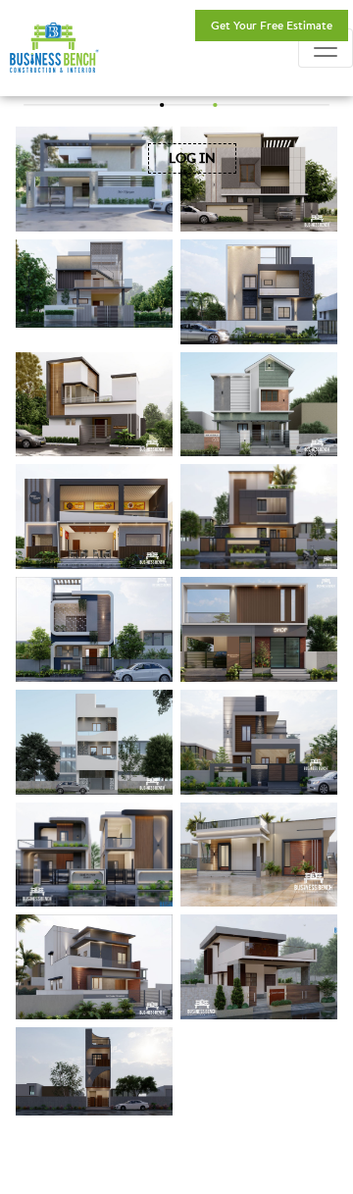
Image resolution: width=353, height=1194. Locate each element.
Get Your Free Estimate (271, 25)
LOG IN (192, 158)
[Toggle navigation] (325, 48)
